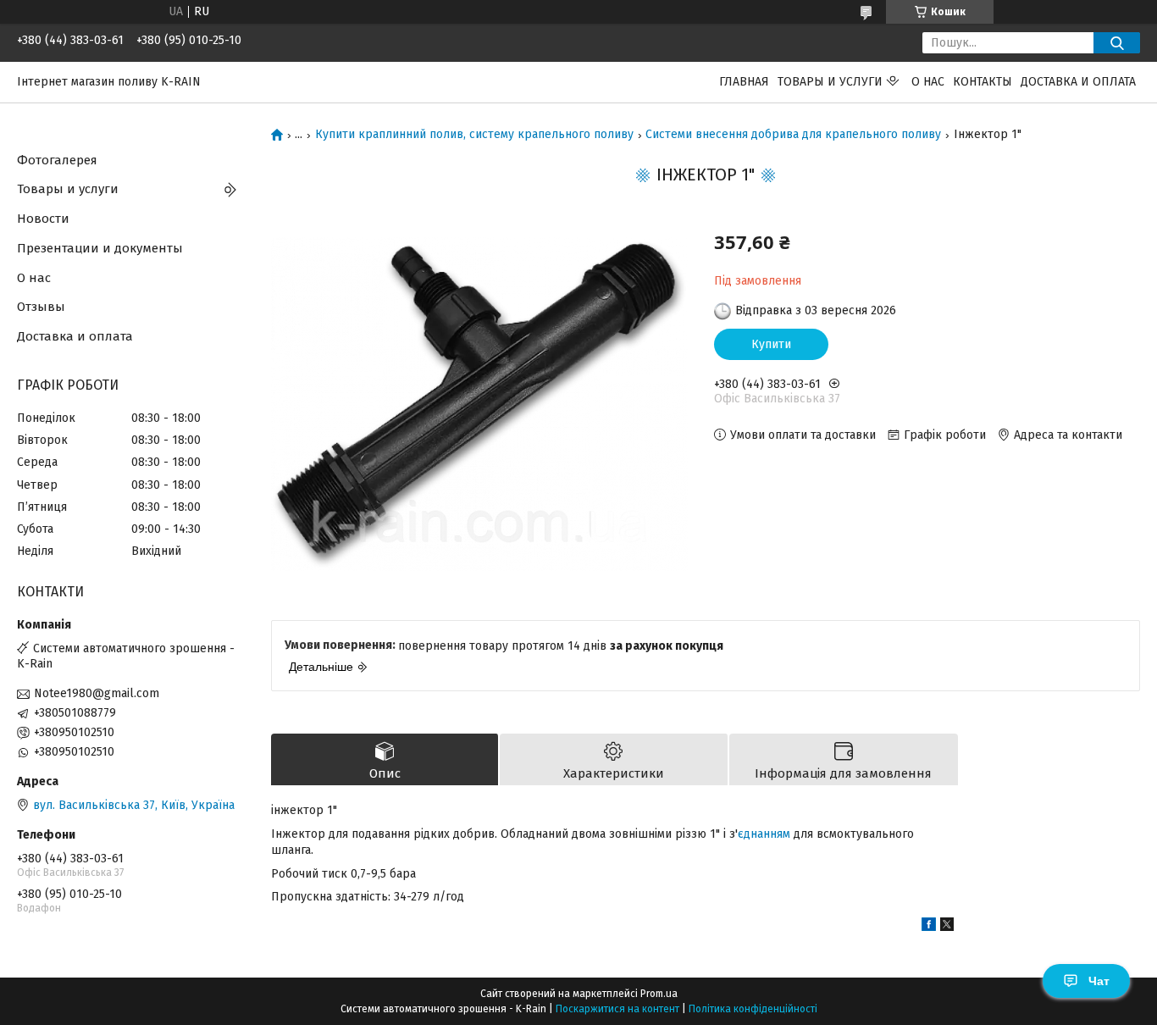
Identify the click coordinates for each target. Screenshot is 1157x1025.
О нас (927, 82)
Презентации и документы (100, 248)
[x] (947, 927)
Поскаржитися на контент (617, 1009)
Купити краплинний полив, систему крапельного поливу (474, 135)
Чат (1099, 981)
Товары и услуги (830, 82)
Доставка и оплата (1078, 82)
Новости (43, 218)
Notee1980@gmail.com (96, 693)
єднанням (764, 834)
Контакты (982, 82)
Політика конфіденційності (753, 1009)
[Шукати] (1116, 42)
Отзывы (41, 306)
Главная (744, 82)
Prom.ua (659, 994)
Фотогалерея (57, 160)
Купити (771, 344)
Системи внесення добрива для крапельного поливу (793, 135)
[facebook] (929, 927)
